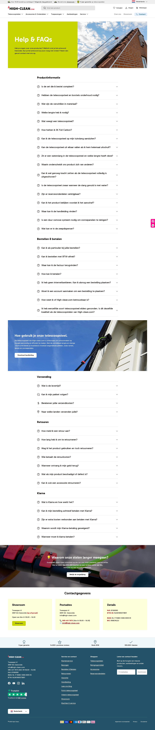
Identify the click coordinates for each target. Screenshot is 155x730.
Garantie (64, 678)
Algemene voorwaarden (122, 721)
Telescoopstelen (14, 14)
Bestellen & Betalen (68, 669)
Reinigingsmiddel (97, 665)
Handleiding (66, 682)
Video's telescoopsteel (70, 695)
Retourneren (66, 674)
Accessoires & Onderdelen (36, 14)
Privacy (135, 721)
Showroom (128, 14)
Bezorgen (65, 665)
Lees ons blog (66, 686)
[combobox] (68, 8)
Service (83, 14)
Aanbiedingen (72, 14)
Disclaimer (144, 721)
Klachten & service (68, 703)
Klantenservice (67, 661)
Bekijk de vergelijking (77, 574)
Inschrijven (142, 672)
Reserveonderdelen (97, 674)
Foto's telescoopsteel (69, 690)
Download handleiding (26, 355)
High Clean (15, 721)
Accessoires (94, 669)
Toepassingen (56, 14)
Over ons (117, 14)
